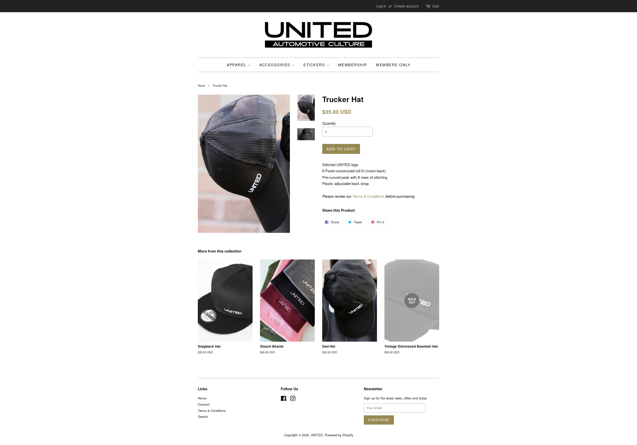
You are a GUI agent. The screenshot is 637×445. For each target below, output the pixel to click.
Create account (406, 5)
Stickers (314, 64)
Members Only (393, 64)
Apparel (237, 64)
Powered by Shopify (339, 435)
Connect (204, 404)
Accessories (275, 64)
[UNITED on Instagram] (292, 399)
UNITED (317, 435)
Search (203, 416)
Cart (435, 5)
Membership (352, 64)
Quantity (329, 123)
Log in (381, 5)
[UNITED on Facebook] (283, 399)
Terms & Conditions (368, 196)
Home (201, 85)
